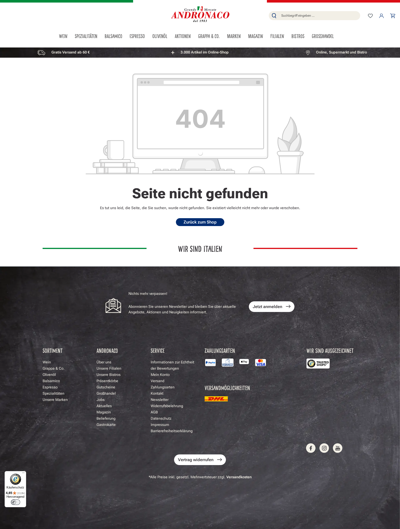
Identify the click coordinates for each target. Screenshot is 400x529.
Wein (47, 362)
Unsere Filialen (109, 368)
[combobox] (319, 15)
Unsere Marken (55, 399)
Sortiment (53, 350)
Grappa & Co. (54, 368)
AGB (154, 412)
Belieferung (106, 418)
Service (158, 350)
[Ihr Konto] (381, 15)
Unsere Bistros (109, 374)
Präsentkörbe (107, 381)
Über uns (104, 362)
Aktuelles (104, 406)
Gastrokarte (106, 424)
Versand (157, 381)
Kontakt (157, 393)
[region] (200, 52)
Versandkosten (239, 477)
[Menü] (23, 474)
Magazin (104, 412)
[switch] (15, 502)
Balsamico (51, 381)
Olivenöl (49, 374)
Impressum (160, 424)
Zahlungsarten (163, 387)
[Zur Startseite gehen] (200, 14)
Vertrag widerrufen (195, 459)
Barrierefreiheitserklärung (172, 431)
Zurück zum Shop (200, 222)
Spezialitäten (53, 393)
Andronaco (107, 350)
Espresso (50, 387)
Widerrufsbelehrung (167, 406)
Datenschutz (161, 418)
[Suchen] (274, 15)
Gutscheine (106, 387)
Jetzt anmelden (267, 306)
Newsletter (160, 399)
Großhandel (106, 393)
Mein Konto (160, 374)
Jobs (101, 399)
